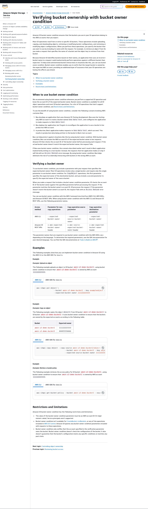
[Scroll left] (29, 6)
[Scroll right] (81, 6)
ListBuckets (82, 421)
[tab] (38, 280)
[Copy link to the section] (31, 95)
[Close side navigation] (27, 13)
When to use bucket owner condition (49, 78)
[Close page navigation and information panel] (144, 34)
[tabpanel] (70, 290)
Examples (39, 84)
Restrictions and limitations (46, 87)
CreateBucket (72, 421)
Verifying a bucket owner (45, 81)
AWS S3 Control (50, 424)
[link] (76, 13)
